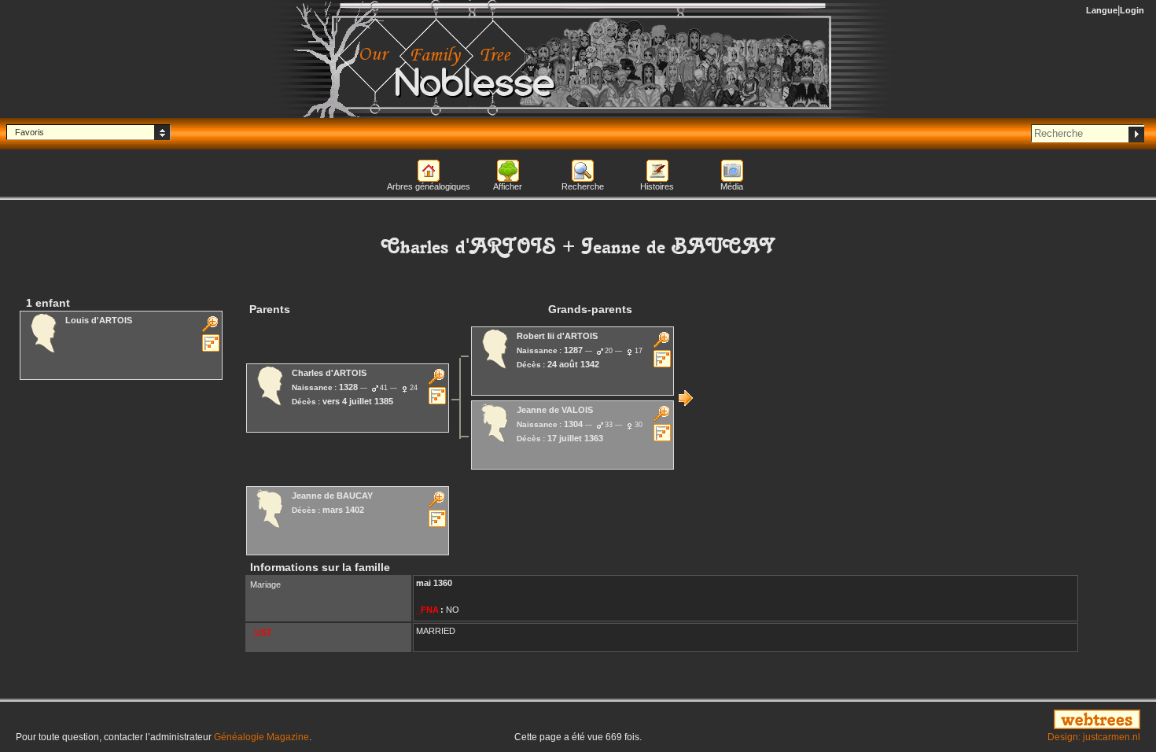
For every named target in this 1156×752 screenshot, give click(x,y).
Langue (1101, 10)
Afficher (507, 186)
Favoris (29, 132)
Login (1132, 10)
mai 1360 (434, 583)
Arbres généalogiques (428, 186)
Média (731, 186)
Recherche (582, 186)
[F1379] (686, 398)
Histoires (657, 186)
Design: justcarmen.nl (1093, 737)
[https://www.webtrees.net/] (963, 721)
